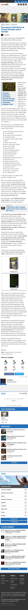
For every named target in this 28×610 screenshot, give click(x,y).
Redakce (3, 578)
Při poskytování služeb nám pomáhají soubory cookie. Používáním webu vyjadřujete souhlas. (13, 600)
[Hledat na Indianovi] (18, 4)
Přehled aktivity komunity (14, 569)
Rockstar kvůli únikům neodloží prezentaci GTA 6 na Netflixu (15, 531)
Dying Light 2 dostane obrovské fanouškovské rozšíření (14, 551)
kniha (13, 352)
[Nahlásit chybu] (14, 605)
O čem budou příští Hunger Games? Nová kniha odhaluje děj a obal (16, 208)
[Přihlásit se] (26, 4)
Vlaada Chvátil (9, 354)
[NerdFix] (4, 4)
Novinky (7, 25)
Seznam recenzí (14, 519)
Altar (5, 350)
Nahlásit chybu (22, 376)
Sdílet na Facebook (9, 374)
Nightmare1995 (8, 530)
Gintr (6, 556)
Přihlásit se (13, 400)
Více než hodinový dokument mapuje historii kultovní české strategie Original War (8, 98)
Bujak (6, 562)
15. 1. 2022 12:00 (13, 25)
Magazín (3, 25)
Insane (6, 544)
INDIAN (3, 583)
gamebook (9, 352)
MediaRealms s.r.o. (5, 603)
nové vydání (18, 352)
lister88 (6, 536)
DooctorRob (7, 550)
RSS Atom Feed (4, 581)
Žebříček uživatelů (22, 582)
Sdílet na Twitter (19, 374)
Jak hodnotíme (14, 522)
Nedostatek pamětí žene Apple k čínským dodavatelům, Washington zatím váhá (15, 557)
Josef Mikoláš (6, 35)
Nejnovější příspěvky (22, 579)
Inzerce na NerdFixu (12, 587)
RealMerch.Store (24, 1)
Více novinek (14, 463)
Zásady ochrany (13, 578)
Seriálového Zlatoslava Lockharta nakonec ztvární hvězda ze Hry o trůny (15, 563)
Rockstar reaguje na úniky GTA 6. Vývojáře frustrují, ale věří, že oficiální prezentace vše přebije (16, 537)
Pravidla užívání (12, 581)
